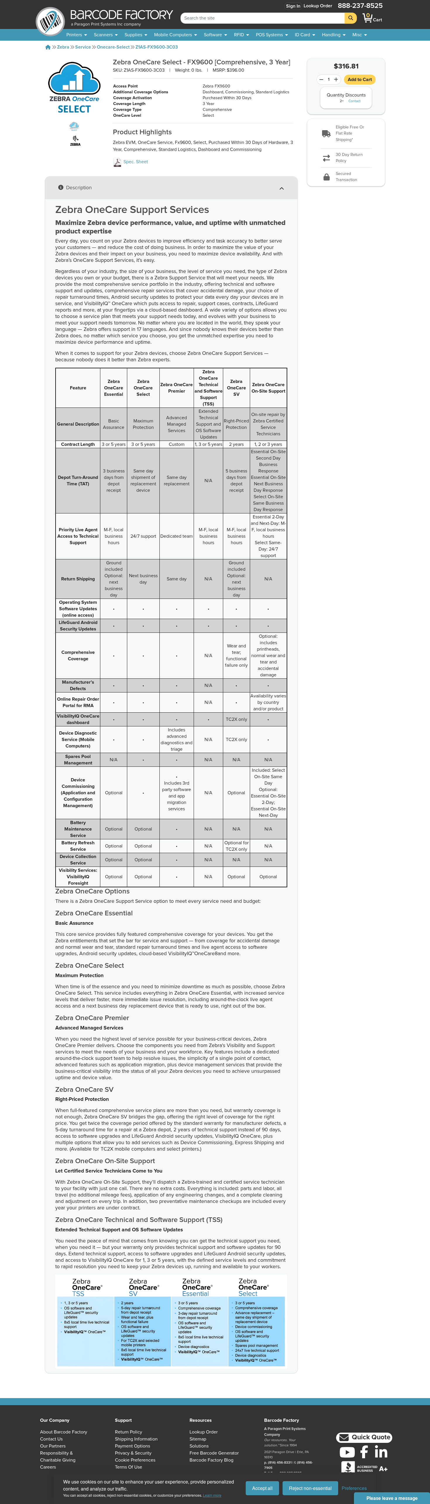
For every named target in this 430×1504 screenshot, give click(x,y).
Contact (354, 101)
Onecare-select (113, 47)
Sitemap (198, 1439)
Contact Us (51, 1439)
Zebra (63, 47)
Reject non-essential (310, 1488)
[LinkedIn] (381, 1452)
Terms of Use (128, 1467)
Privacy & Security (133, 1453)
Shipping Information (136, 1439)
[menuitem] (76, 35)
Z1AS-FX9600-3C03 (156, 47)
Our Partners (53, 1446)
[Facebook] (364, 1451)
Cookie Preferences (135, 1460)
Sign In (293, 6)
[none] (359, 35)
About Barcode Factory (63, 1432)
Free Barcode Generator (214, 1453)
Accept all (262, 1488)
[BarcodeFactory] (50, 18)
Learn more (212, 1495)
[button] (346, 133)
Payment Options (132, 1446)
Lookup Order (318, 6)
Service (83, 47)
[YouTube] (347, 1452)
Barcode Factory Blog (211, 1460)
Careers (48, 1467)
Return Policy (128, 1432)
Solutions (199, 1446)
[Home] (48, 47)
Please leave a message (392, 1498)
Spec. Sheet (135, 161)
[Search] (351, 18)
